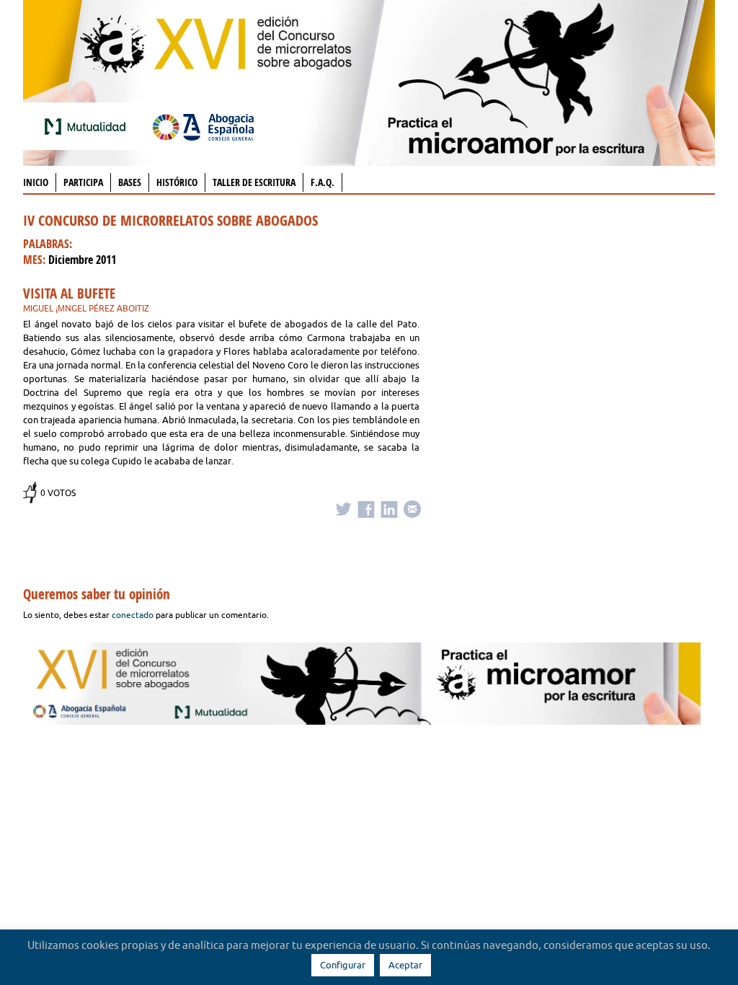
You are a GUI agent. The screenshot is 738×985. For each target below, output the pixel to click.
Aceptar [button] (405, 965)
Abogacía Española (203, 126)
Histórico (176, 182)
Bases (129, 182)
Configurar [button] (342, 965)
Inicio (35, 182)
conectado (133, 614)
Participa (83, 182)
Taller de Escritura (254, 182)
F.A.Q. (322, 182)
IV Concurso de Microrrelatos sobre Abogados (170, 220)
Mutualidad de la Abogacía (87, 126)
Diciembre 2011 (82, 260)
